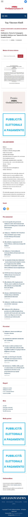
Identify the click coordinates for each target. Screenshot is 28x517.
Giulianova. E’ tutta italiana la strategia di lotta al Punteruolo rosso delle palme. (14, 252)
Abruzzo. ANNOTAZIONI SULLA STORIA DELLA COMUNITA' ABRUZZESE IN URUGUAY (12, 294)
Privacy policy (18, 502)
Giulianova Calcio (7, 388)
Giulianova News (7, 389)
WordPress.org (7, 411)
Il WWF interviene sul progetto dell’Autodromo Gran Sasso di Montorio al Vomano (12, 274)
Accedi (4, 405)
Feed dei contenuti (7, 407)
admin (12, 40)
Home (3, 502)
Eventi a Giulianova (15, 28)
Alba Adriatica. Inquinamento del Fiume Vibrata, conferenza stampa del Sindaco (14, 243)
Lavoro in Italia (7, 393)
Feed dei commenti (8, 409)
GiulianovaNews (13, 498)
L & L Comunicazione (8, 391)
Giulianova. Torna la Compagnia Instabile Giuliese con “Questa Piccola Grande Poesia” (14, 35)
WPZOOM (17, 515)
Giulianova (23, 28)
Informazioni (9, 502)
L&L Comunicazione (15, 485)
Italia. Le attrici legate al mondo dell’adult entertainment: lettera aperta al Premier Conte (13, 358)
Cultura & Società (5, 28)
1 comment (19, 40)
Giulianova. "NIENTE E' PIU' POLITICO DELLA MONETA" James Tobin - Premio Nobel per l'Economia (14, 234)
